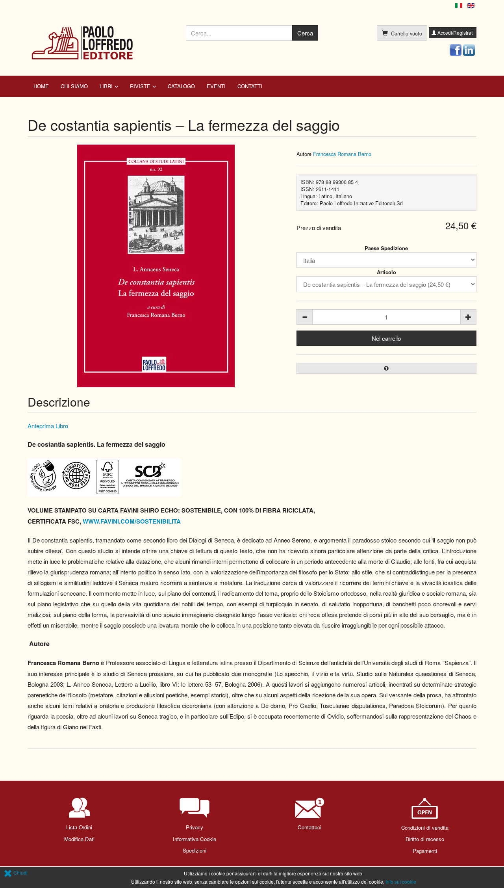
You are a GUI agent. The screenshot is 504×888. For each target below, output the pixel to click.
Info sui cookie (400, 881)
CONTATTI (249, 86)
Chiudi (20, 872)
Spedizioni (194, 850)
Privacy (194, 827)
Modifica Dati (79, 839)
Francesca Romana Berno (342, 154)
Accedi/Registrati (455, 32)
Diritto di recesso (425, 839)
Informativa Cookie (194, 839)
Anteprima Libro (48, 426)
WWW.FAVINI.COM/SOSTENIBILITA (132, 521)
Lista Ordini (79, 827)
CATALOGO (181, 86)
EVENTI (216, 86)
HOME (41, 86)
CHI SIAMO (74, 86)
